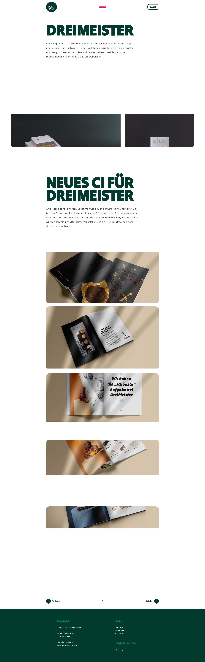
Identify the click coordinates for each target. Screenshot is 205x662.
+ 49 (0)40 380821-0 (65, 642)
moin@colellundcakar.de (67, 645)
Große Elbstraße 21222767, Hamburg (65, 634)
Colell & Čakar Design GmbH (69, 627)
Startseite (118, 627)
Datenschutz (119, 630)
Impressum (119, 634)
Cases (153, 7)
